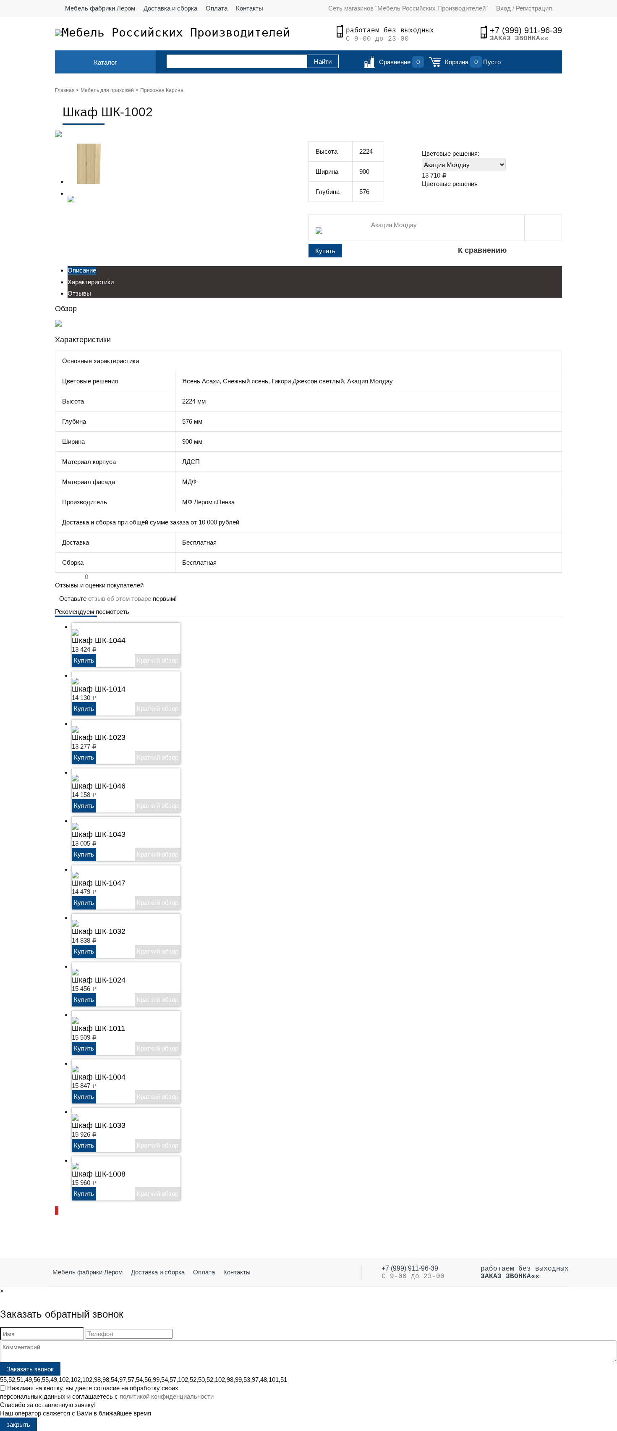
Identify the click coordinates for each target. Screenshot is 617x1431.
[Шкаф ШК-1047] (75, 869)
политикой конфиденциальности (167, 1396)
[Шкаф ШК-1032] (75, 917)
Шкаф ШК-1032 (98, 931)
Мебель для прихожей (107, 90)
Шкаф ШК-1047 (98, 883)
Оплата (216, 8)
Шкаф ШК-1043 (98, 834)
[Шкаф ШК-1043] (75, 820)
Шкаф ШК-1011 (98, 1028)
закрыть (18, 1424)
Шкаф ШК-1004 (98, 1077)
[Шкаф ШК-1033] (75, 1111)
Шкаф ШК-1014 (98, 689)
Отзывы (79, 293)
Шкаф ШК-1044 (98, 640)
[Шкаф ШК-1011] (75, 1014)
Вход (503, 8)
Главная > (67, 90)
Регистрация (533, 8)
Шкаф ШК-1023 (98, 737)
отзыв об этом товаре (119, 598)
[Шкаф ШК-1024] (75, 966)
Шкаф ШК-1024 (98, 980)
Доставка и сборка (170, 8)
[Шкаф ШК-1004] (75, 1063)
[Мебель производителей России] (58, 32)
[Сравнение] (369, 64)
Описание (82, 270)
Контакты (249, 8)
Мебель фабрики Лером (100, 8)
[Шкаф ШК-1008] (75, 1160)
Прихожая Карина (161, 90)
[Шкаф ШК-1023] (75, 723)
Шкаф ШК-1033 (98, 1125)
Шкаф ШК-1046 (98, 786)
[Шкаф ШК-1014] (75, 675)
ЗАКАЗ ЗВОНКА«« (519, 38)
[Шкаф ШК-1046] (75, 772)
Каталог (105, 62)
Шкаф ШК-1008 (98, 1174)
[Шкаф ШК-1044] (75, 626)
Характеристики (91, 282)
